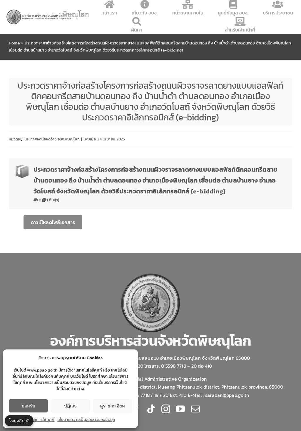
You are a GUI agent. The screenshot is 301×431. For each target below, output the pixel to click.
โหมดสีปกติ (19, 420)
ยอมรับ (28, 405)
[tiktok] (151, 409)
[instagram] (165, 409)
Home (14, 43)
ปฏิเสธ (70, 405)
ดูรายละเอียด (112, 405)
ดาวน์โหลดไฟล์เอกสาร (53, 222)
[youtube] (180, 409)
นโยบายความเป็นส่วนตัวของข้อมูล (86, 420)
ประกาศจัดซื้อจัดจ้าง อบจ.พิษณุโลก (52, 139)
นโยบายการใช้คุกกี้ (38, 420)
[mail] (195, 409)
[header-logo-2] (48, 10)
